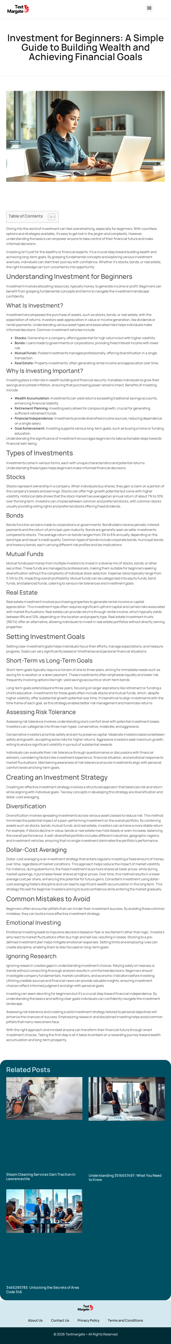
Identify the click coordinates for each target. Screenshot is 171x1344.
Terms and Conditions (125, 1320)
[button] (149, 8)
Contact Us (60, 1320)
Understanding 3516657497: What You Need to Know (125, 1177)
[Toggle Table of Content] (49, 216)
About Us (35, 1320)
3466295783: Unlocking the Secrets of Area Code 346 (42, 1289)
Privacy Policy (88, 1320)
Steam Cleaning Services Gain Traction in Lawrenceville (40, 1176)
